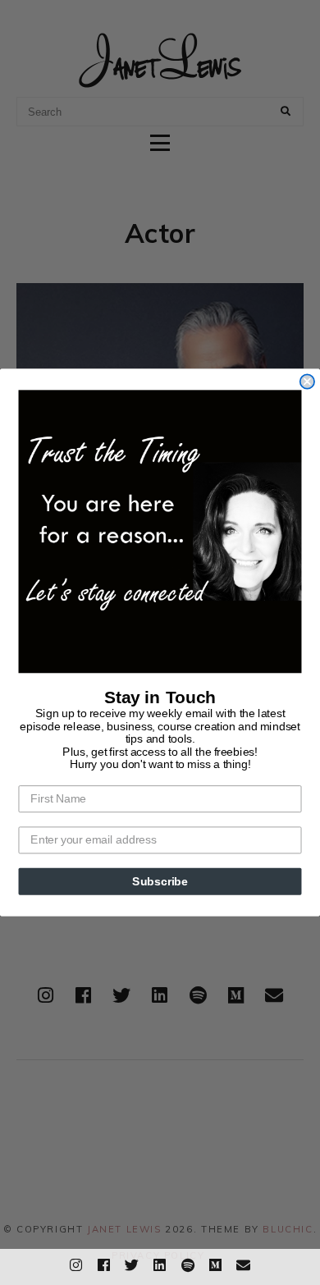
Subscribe (160, 881)
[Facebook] (104, 1263)
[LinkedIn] (160, 1263)
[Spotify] (188, 1263)
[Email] (244, 1263)
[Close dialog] (307, 381)
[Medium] (216, 1263)
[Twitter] (132, 1263)
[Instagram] (76, 1263)
